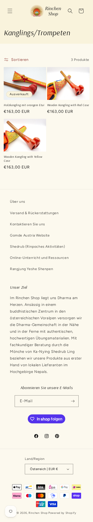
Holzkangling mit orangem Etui (24, 105)
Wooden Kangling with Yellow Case (23, 158)
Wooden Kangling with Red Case (68, 105)
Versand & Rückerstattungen (34, 213)
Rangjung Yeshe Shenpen (31, 269)
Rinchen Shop (38, 513)
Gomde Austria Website (30, 235)
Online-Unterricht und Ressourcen (39, 258)
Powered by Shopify (62, 513)
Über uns (17, 202)
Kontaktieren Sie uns (27, 224)
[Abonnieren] (72, 401)
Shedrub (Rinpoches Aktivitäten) (37, 246)
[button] (9, 10)
